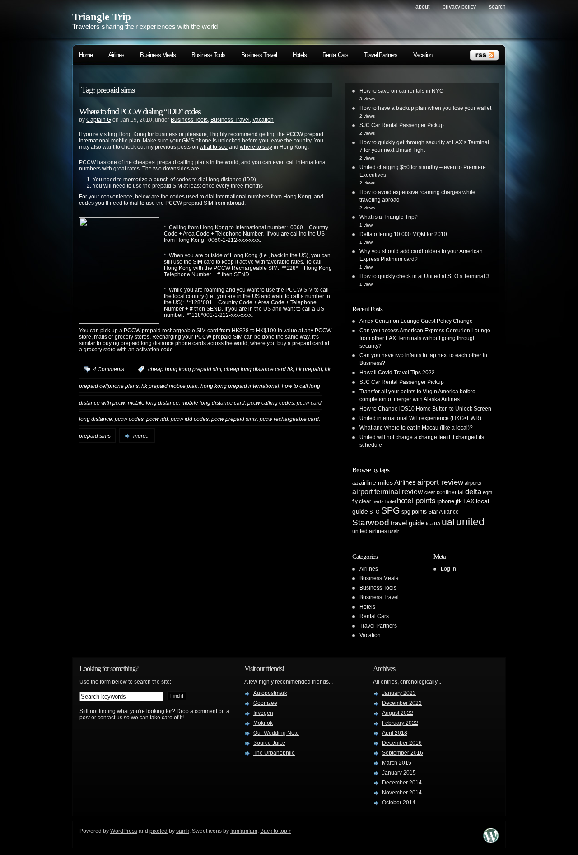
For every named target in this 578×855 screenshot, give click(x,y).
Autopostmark (270, 693)
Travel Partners (380, 55)
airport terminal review (387, 491)
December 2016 (402, 743)
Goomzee (265, 703)
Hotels (300, 55)
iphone (445, 501)
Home (86, 55)
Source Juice (269, 743)
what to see (214, 147)
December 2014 (402, 782)
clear (429, 492)
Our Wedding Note (276, 733)
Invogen (263, 713)
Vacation (422, 55)
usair (393, 531)
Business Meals (158, 55)
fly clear (361, 501)
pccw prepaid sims (234, 419)
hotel (390, 501)
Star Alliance (443, 512)
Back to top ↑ (275, 831)
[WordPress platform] (491, 841)
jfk (459, 501)
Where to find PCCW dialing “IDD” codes (139, 111)
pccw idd (157, 419)
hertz (378, 501)
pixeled (158, 831)
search (497, 7)
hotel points (416, 500)
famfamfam (243, 831)
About (422, 7)
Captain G (98, 120)
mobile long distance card (213, 402)
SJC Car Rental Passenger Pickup (401, 125)
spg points (414, 512)
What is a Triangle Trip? (388, 217)
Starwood (370, 522)
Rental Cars (335, 55)
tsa (429, 523)
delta (473, 491)
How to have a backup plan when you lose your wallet (425, 108)
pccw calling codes (270, 402)
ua (437, 523)
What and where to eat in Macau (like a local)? (416, 428)
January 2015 (399, 773)
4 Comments (108, 369)
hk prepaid (309, 369)
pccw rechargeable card (289, 419)
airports (473, 483)
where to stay (256, 147)
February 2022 (400, 723)
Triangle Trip (101, 17)
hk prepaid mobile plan (169, 386)
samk (182, 831)
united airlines (369, 531)
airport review (440, 482)
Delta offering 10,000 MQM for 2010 (403, 234)
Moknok (263, 723)
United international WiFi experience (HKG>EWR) (420, 418)
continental (450, 492)
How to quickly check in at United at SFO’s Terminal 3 (424, 276)
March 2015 (396, 763)
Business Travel (259, 55)
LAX (469, 501)
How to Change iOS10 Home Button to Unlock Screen (425, 409)
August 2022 (397, 713)
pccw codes (129, 419)
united (470, 522)
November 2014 (402, 792)
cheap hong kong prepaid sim (184, 369)
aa (355, 483)
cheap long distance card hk (258, 369)
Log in (448, 569)
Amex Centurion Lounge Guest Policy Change (416, 321)
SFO (374, 512)
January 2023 (399, 693)
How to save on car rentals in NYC (401, 91)
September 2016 (402, 753)
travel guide (407, 523)
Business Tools (208, 55)
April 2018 (394, 733)
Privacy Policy (459, 7)
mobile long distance (153, 402)
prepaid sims (95, 436)
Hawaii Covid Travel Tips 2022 (397, 372)
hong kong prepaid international (239, 386)
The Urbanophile (274, 753)
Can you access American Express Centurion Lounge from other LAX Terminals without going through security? (424, 338)
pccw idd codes (190, 419)
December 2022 (402, 703)
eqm (487, 492)
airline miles (376, 482)
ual (448, 522)
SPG (390, 510)
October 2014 (398, 802)
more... (141, 436)
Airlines (116, 55)
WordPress (123, 831)
